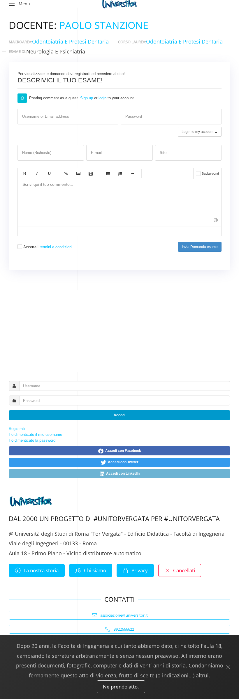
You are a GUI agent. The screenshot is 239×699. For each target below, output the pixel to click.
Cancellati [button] (184, 570)
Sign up (86, 98)
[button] (19, 4)
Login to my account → (200, 132)
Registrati (17, 428)
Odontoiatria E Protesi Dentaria (70, 41)
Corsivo (37, 173)
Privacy (139, 570)
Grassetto (24, 173)
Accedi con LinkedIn (122, 473)
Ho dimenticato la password (32, 440)
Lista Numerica (120, 173)
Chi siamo (95, 570)
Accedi (119, 415)
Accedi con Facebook (122, 451)
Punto (132, 173)
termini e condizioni (56, 247)
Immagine (78, 173)
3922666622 (124, 629)
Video (90, 173)
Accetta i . (48, 247)
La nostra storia (41, 570)
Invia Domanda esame (200, 247)
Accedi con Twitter (122, 462)
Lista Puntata (108, 173)
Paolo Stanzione (103, 25)
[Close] (228, 667)
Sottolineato (49, 173)
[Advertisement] (119, 331)
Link (66, 173)
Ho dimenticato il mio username (35, 434)
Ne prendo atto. (121, 686)
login (102, 98)
